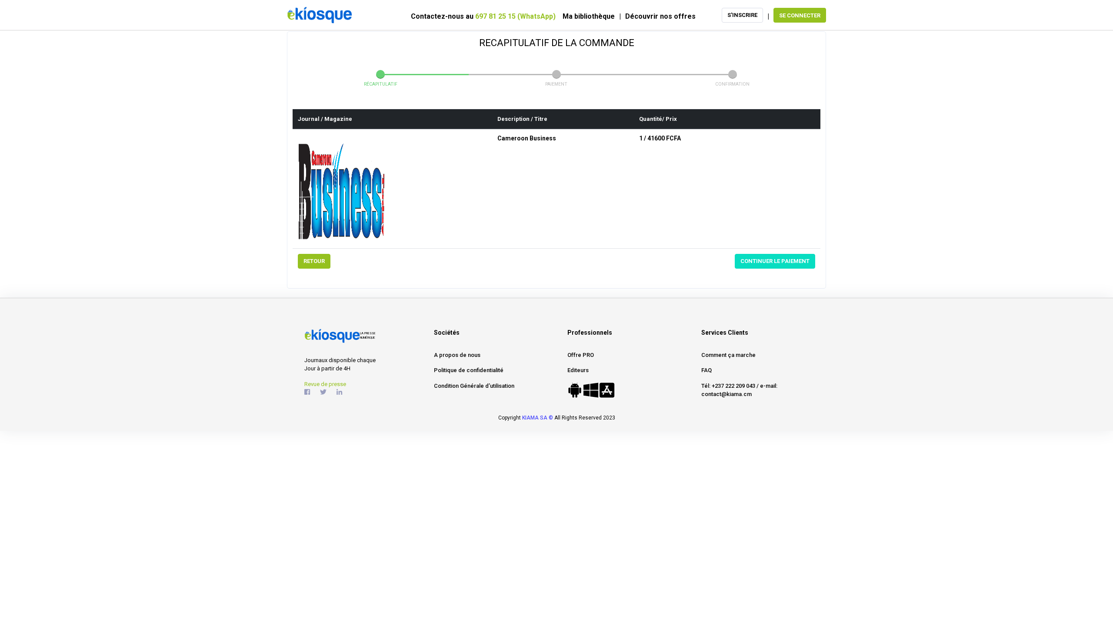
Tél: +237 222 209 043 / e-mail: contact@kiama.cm (739, 390)
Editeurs (578, 370)
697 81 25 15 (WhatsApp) (515, 16)
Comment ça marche (728, 355)
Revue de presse (325, 384)
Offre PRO (580, 355)
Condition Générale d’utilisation (474, 386)
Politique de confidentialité (468, 370)
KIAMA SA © (537, 418)
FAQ (706, 370)
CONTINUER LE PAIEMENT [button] (775, 261)
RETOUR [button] (314, 261)
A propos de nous (457, 355)
